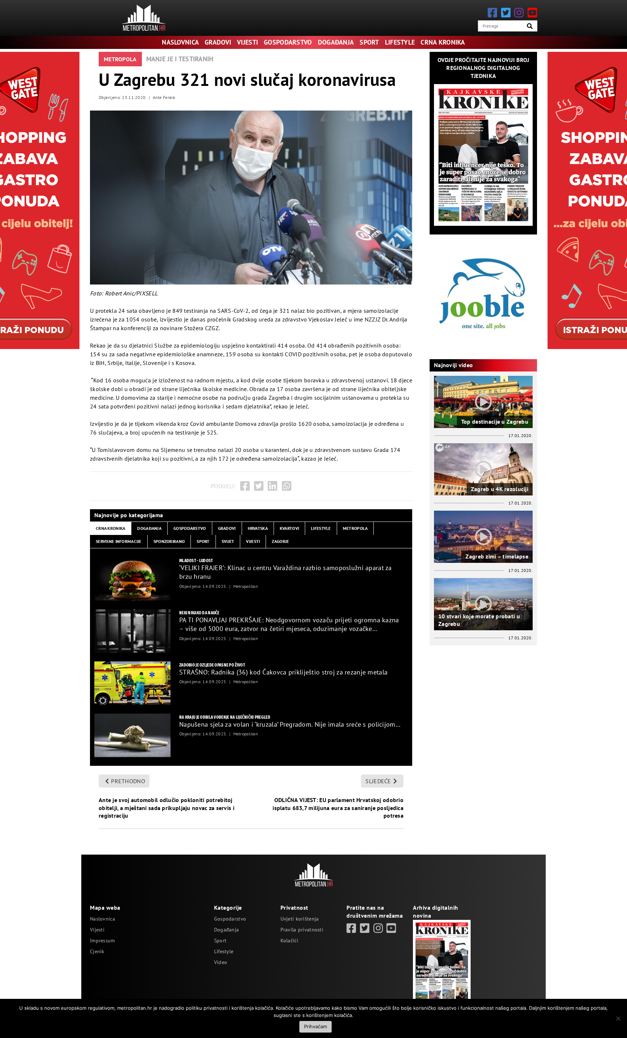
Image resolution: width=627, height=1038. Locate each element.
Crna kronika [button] (110, 528)
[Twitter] (506, 12)
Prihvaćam (315, 1026)
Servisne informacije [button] (119, 541)
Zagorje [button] (280, 541)
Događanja (336, 42)
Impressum (102, 940)
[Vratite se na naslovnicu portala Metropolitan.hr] (143, 17)
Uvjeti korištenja (299, 918)
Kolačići (289, 940)
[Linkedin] (272, 486)
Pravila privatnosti (301, 929)
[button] (530, 26)
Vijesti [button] (253, 541)
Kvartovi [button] (289, 528)
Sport (369, 42)
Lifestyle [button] (321, 528)
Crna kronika (443, 42)
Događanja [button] (149, 528)
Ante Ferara (164, 97)
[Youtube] (532, 12)
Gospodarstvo (288, 42)
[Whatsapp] (286, 486)
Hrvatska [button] (258, 528)
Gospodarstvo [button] (189, 528)
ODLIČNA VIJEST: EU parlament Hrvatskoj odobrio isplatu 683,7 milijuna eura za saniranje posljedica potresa (337, 807)
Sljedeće (378, 781)
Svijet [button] (228, 541)
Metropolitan (245, 586)
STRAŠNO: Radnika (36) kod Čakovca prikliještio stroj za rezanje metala (283, 672)
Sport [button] (203, 541)
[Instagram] (519, 12)
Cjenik (97, 951)
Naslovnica (180, 42)
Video (220, 962)
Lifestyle (400, 42)
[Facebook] (492, 12)
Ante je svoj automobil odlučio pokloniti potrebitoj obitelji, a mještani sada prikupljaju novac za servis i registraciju (166, 807)
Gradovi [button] (227, 528)
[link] (351, 928)
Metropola (120, 59)
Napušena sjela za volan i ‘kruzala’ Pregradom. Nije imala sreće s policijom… (290, 724)
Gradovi (218, 42)
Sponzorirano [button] (169, 541)
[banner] (132, 579)
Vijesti (247, 42)
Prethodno (128, 781)
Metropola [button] (355, 528)
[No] (618, 1018)
